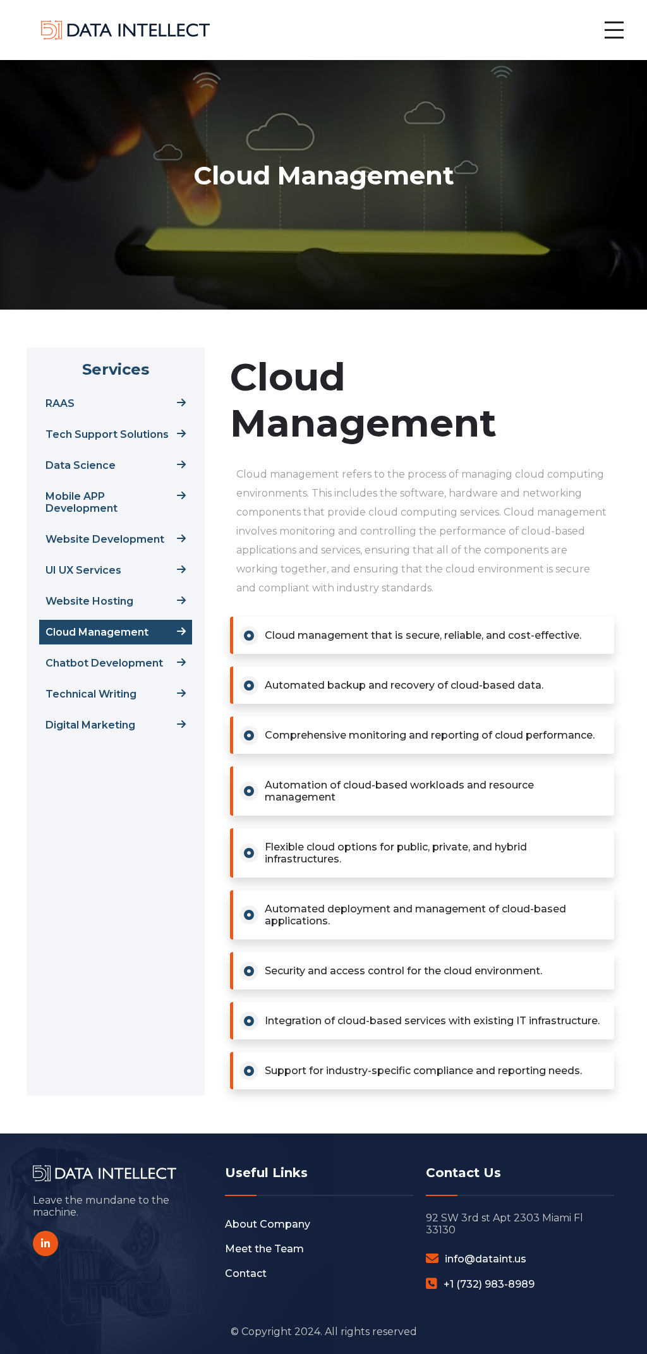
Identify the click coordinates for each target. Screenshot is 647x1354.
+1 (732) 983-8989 (489, 1284)
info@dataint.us (485, 1259)
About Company (267, 1224)
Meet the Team (264, 1249)
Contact (246, 1273)
